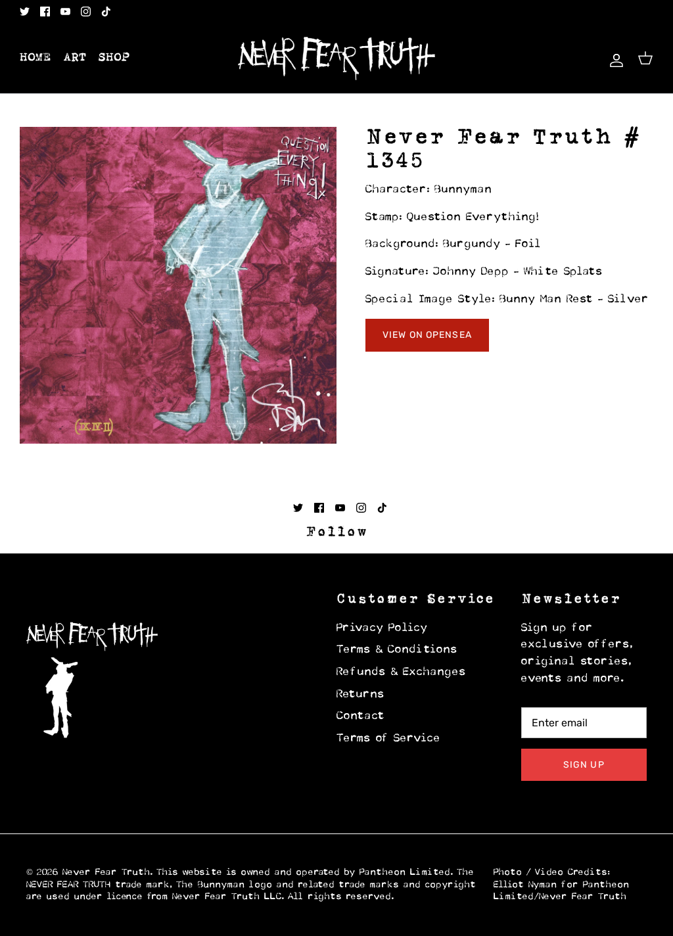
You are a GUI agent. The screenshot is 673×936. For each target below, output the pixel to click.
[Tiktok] (106, 11)
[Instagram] (86, 11)
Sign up (584, 764)
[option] (178, 285)
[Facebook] (45, 11)
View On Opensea (427, 334)
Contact (360, 716)
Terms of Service (388, 739)
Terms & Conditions (397, 650)
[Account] (613, 58)
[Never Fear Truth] (336, 58)
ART (75, 57)
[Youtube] (65, 11)
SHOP (114, 57)
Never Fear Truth (106, 872)
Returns (360, 695)
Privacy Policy (382, 628)
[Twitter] (25, 11)
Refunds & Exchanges (401, 672)
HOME (35, 57)
